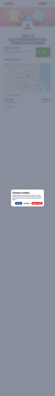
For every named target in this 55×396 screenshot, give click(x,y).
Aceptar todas (37, 203)
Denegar (27, 203)
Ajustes (18, 203)
